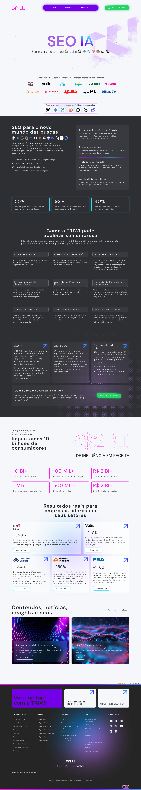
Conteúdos (84, 8)
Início (55, 8)
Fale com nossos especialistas (76, 702)
